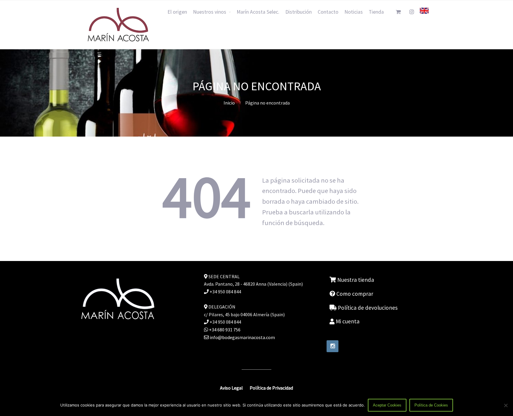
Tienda (376, 12)
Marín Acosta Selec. (258, 12)
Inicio (229, 103)
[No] (506, 405)
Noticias (353, 12)
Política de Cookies (431, 405)
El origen (177, 12)
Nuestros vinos (209, 12)
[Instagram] (332, 346)
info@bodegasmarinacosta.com (242, 337)
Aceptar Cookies (387, 405)
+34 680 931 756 (224, 330)
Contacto (328, 12)
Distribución (298, 12)
